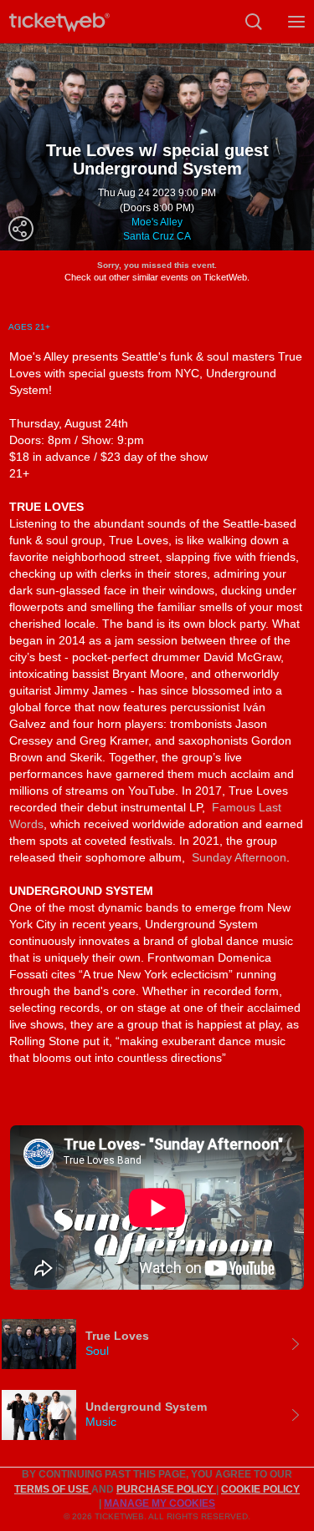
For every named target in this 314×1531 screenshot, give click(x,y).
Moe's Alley (157, 222)
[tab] (157, 1344)
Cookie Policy (260, 1489)
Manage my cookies (159, 1503)
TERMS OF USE (52, 1489)
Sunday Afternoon (239, 857)
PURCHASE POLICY (166, 1489)
